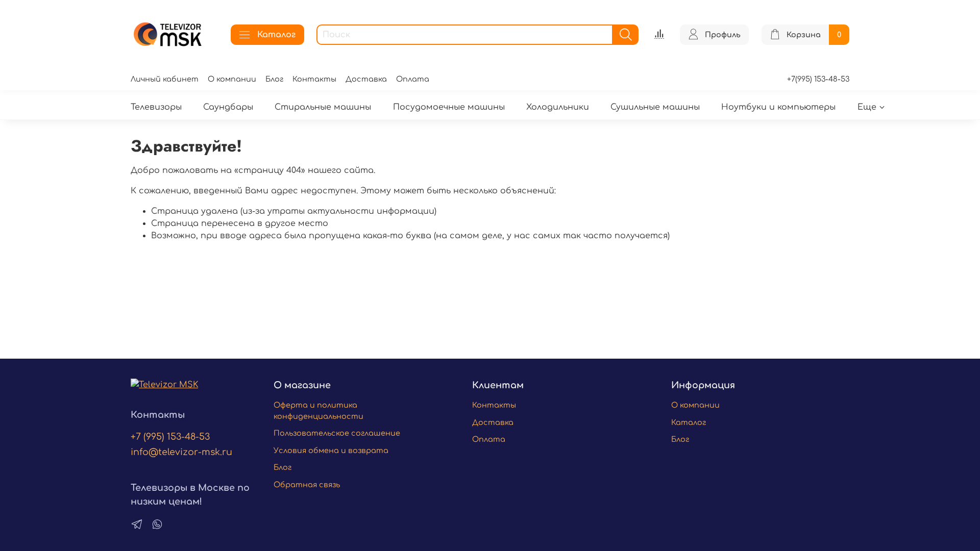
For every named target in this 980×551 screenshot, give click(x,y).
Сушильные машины (655, 107)
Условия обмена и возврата (331, 450)
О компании (232, 79)
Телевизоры (156, 107)
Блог (274, 79)
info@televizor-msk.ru (181, 452)
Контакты (314, 79)
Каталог (276, 34)
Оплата (412, 79)
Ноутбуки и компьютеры (778, 107)
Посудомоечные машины (449, 107)
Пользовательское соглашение (337, 433)
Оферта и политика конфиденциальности (318, 410)
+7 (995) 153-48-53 (170, 437)
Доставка (366, 79)
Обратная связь (307, 485)
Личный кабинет (165, 79)
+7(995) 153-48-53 (818, 79)
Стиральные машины (323, 107)
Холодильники (557, 107)
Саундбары (228, 107)
